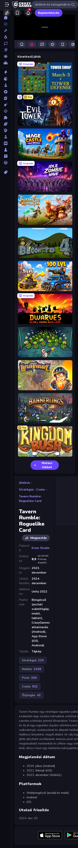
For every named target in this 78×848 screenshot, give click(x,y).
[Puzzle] (5, 117)
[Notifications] (28, 13)
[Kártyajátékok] (5, 98)
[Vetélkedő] (5, 156)
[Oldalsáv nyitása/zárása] (6, 4)
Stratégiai (26, 489)
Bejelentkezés (48, 13)
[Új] (5, 30)
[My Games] (17, 13)
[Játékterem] (5, 85)
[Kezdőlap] (5, 17)
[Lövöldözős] (5, 111)
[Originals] (5, 50)
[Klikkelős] (5, 104)
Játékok (24, 483)
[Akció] (5, 72)
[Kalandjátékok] (5, 92)
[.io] (5, 79)
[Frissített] (5, 43)
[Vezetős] (5, 162)
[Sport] (5, 124)
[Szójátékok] (5, 143)
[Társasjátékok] (5, 150)
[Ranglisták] (5, 63)
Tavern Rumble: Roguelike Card (30, 498)
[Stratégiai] (5, 130)
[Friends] (7, 13)
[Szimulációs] (5, 137)
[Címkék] (5, 172)
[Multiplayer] (5, 56)
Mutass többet (47, 465)
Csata (40, 489)
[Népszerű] (5, 37)
